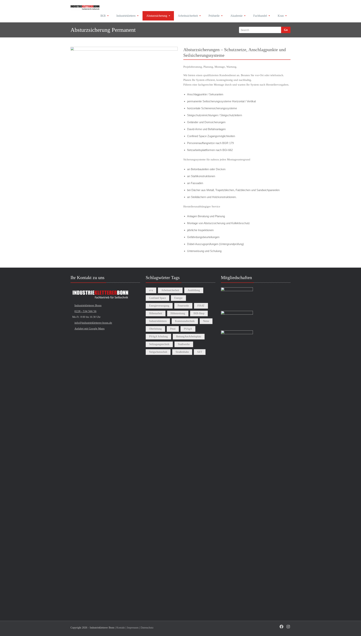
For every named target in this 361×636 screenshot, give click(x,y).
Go (286, 29)
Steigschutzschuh (158, 352)
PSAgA (188, 328)
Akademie (236, 15)
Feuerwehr (183, 305)
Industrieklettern (126, 15)
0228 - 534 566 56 (85, 311)
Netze (206, 321)
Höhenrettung (178, 313)
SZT (199, 352)
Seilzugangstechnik (159, 344)
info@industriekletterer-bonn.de (93, 322)
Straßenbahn (182, 352)
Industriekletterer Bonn (88, 305)
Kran (281, 15)
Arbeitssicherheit (188, 15)
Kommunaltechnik (185, 321)
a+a (151, 290)
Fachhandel (260, 15)
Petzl (172, 328)
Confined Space (157, 298)
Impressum (133, 627)
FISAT (201, 305)
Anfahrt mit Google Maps (89, 328)
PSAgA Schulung (158, 336)
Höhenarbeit (155, 313)
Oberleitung (155, 328)
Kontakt (120, 627)
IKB (103, 15)
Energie (178, 298)
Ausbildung (194, 290)
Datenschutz (147, 627)
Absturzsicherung (156, 15)
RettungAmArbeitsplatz (188, 336)
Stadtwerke (184, 344)
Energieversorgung (159, 305)
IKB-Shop (198, 313)
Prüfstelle (214, 15)
